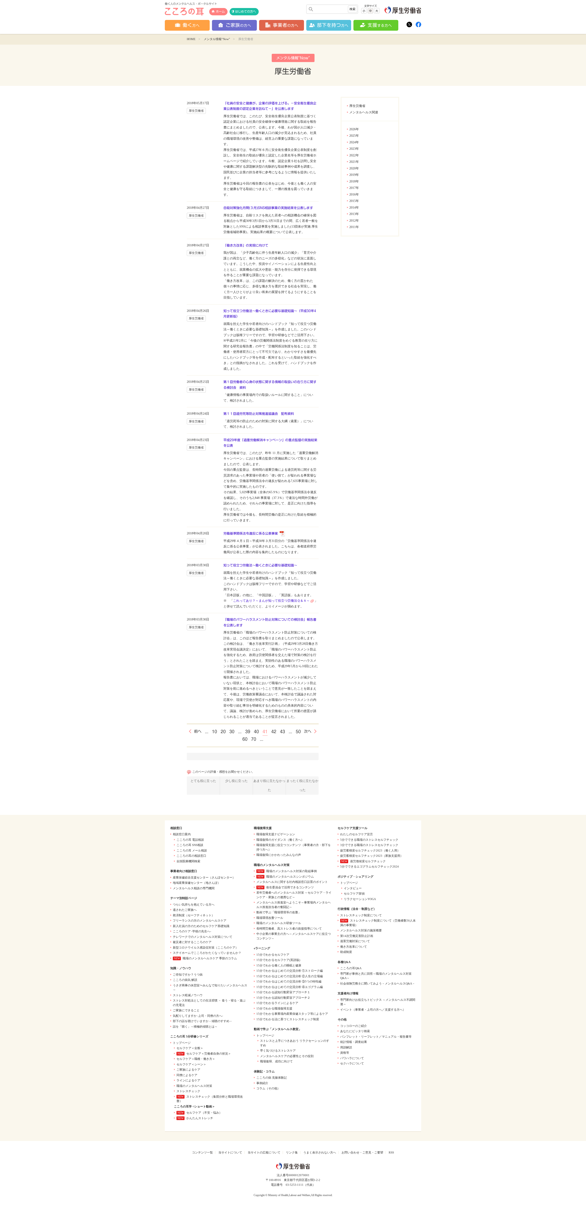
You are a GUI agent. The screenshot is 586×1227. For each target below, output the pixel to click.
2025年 (354, 135)
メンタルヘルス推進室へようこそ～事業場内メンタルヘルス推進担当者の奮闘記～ (293, 905)
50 (298, 731)
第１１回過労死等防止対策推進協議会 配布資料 (258, 413)
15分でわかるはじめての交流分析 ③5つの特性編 (288, 981)
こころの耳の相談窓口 (191, 855)
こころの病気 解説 (185, 980)
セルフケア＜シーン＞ (191, 1064)
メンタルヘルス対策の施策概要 (361, 930)
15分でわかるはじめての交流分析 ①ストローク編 (289, 970)
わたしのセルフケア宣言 (356, 834)
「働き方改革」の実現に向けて (245, 245)
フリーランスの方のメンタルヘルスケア (199, 920)
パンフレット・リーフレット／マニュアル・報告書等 (376, 1036)
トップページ (182, 1043)
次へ (307, 731)
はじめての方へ (245, 11)
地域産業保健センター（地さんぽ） (196, 882)
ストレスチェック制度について (361, 915)
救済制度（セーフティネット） (193, 915)
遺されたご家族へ (185, 909)
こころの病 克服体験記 (271, 1077)
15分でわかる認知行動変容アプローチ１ (283, 992)
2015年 (354, 201)
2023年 (354, 148)
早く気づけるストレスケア (278, 1050)
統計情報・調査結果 (353, 1042)
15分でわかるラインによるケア (277, 1003)
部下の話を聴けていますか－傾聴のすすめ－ (202, 1021)
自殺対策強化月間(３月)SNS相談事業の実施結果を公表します (268, 207)
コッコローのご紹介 (353, 1026)
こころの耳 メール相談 (191, 850)
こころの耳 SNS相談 (189, 845)
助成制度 (346, 952)
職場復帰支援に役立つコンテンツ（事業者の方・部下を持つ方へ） (293, 847)
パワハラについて (352, 1058)
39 (247, 731)
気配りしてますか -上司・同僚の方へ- (198, 1016)
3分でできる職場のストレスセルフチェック (369, 845)
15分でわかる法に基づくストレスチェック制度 (287, 1019)
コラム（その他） (268, 1088)
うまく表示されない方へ (319, 1152)
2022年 (354, 155)
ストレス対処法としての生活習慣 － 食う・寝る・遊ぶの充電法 (209, 1003)
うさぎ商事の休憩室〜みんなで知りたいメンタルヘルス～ (210, 988)
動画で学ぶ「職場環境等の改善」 (278, 912)
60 (244, 739)
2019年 (354, 175)
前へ (197, 731)
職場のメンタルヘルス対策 (194, 1086)
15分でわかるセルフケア (272, 954)
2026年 (354, 129)
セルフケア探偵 (354, 893)
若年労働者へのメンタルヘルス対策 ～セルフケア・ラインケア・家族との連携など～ (293, 895)
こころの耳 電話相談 (190, 839)
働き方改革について (353, 946)
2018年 (354, 181)
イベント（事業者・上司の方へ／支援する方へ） (373, 1009)
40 (256, 731)
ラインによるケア (188, 1080)
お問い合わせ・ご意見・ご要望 (362, 1152)
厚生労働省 (357, 106)
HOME (191, 39)
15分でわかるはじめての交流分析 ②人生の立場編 (289, 976)
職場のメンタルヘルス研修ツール (278, 923)
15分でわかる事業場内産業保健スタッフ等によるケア (292, 1013)
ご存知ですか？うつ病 (188, 974)
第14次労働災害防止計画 (356, 936)
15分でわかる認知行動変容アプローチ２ (283, 997)
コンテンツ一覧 (202, 1152)
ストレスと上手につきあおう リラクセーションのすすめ (294, 1043)
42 (273, 731)
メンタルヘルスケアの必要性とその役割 (287, 1056)
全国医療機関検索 (188, 861)
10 (214, 731)
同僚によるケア (186, 1075)
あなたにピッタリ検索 (355, 1031)
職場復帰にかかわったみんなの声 (278, 855)
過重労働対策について (355, 941)
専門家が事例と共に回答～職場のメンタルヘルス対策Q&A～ (376, 976)
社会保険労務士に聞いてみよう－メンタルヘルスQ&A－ (377, 983)
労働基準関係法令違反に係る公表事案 (250, 533)
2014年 (354, 207)
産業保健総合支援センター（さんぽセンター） (204, 877)
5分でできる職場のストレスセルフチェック (369, 839)
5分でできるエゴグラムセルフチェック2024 (369, 866)
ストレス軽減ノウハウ (188, 995)
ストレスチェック (188, 1091)
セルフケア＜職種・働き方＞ (195, 1059)
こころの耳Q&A (350, 968)
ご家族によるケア (188, 1069)
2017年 (354, 188)
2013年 (354, 214)
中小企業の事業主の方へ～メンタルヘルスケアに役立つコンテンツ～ (293, 936)
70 (253, 739)
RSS (391, 1152)
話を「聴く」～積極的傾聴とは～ (195, 1026)
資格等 (344, 1052)
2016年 (354, 194)
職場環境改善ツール (269, 918)
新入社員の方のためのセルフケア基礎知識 (201, 926)
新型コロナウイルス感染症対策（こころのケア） (205, 947)
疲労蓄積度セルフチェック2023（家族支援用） (371, 855)
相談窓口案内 (182, 834)
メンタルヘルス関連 (363, 112)
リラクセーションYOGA (360, 899)
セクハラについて (352, 1063)
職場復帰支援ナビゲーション (275, 834)
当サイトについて (230, 1152)
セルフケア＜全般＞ (189, 1048)
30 (231, 731)
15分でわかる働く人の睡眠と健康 (278, 965)
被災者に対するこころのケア (192, 942)
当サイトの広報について (264, 1152)
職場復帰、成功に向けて (276, 1061)
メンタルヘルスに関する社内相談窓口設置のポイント (292, 882)
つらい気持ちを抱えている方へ (193, 904)
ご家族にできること (186, 1010)
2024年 (354, 142)
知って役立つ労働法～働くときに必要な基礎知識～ (260, 565)
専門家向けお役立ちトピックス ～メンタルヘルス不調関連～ (377, 1002)
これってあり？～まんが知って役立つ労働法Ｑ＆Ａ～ (271, 600)
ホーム (220, 11)
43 (282, 731)
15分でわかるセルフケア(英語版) (278, 960)
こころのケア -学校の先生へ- (192, 931)
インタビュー (353, 888)
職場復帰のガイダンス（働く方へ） (280, 839)
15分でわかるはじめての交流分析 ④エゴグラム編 (289, 987)
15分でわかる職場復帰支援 (274, 1008)
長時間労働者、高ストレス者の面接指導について (289, 928)
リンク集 (292, 1152)
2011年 (354, 227)
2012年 (354, 220)
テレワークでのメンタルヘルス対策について (202, 937)
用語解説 (346, 1047)
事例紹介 (262, 1083)
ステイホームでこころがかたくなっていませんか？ (207, 953)
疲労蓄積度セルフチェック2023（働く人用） (370, 850)
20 (223, 731)
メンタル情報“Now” (217, 39)
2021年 (354, 161)
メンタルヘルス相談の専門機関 (193, 888)
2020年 (354, 168)
